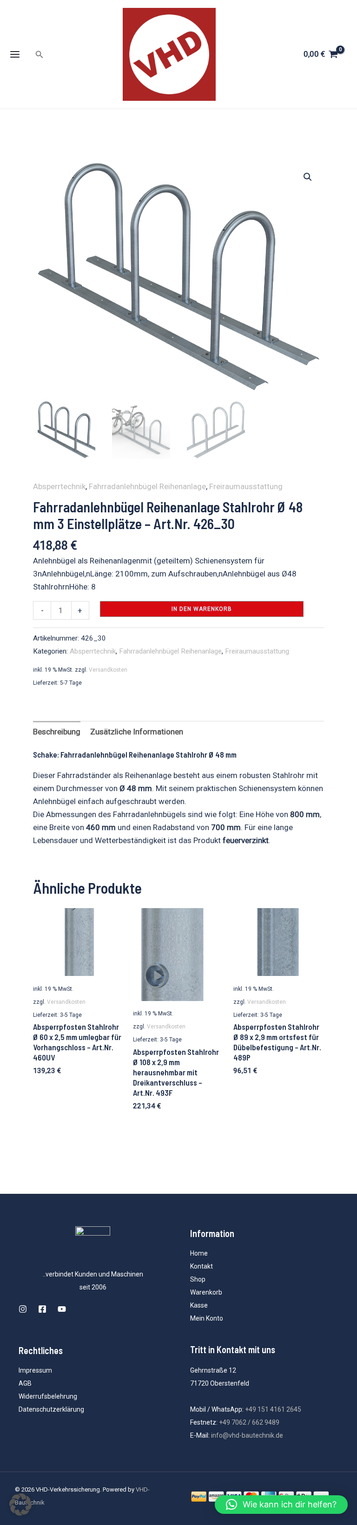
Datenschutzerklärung (51, 1409)
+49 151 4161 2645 (273, 1409)
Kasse (199, 1305)
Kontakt (201, 1266)
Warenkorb (206, 1292)
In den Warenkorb (202, 609)
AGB (25, 1383)
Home (199, 1253)
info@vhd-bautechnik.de (247, 1435)
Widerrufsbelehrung (48, 1396)
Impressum (35, 1370)
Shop (197, 1279)
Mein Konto (206, 1318)
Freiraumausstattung (246, 486)
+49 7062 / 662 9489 (249, 1422)
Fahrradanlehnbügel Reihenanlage (147, 486)
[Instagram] (23, 1309)
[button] (39, 54)
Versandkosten (108, 670)
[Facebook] (42, 1309)
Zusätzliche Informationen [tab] (136, 731)
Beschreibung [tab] (56, 731)
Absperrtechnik (59, 486)
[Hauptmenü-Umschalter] (15, 54)
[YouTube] (62, 1309)
